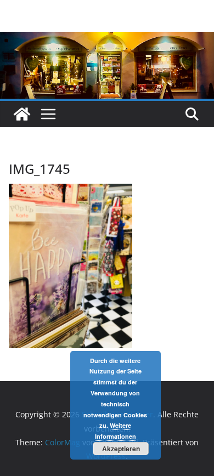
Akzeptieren (121, 449)
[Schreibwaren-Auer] (22, 114)
